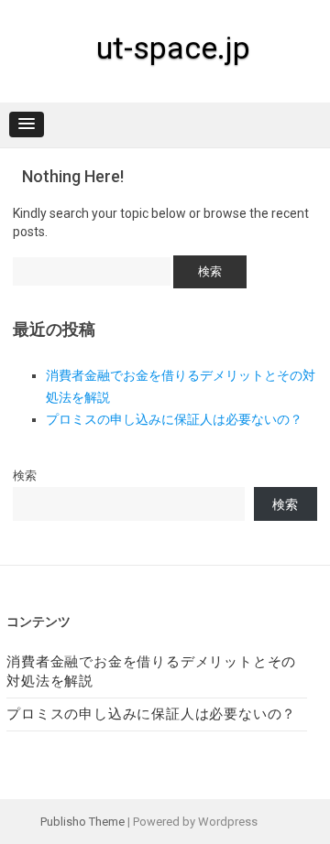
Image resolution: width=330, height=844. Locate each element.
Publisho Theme (82, 821)
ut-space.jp (173, 47)
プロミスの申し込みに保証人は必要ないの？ (174, 419)
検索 (25, 475)
